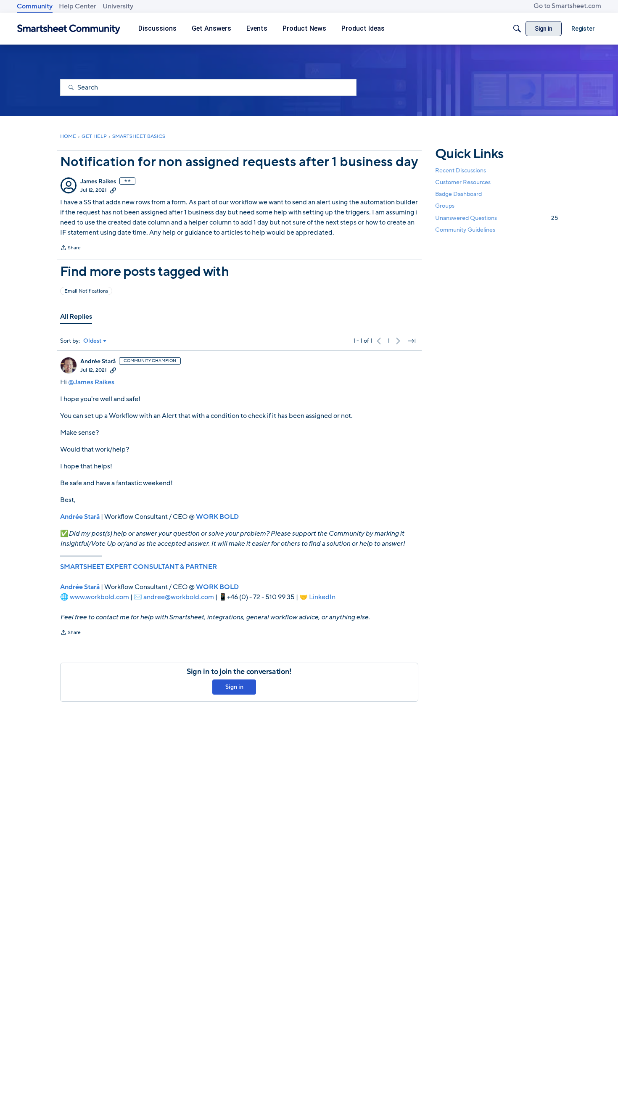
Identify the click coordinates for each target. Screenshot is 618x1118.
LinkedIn (322, 597)
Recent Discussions (460, 170)
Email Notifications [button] (86, 291)
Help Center (77, 6)
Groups (444, 206)
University (118, 6)
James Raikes (98, 181)
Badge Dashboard (458, 194)
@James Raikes (91, 382)
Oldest (92, 341)
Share (70, 248)
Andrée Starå (98, 361)
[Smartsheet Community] (69, 28)
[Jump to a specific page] (411, 341)
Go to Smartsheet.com (567, 6)
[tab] (76, 316)
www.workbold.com (99, 597)
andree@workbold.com (178, 597)
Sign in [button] (234, 687)
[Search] (517, 28)
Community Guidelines (465, 230)
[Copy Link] (113, 190)
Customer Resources (463, 182)
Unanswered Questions (496, 218)
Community (35, 6)
